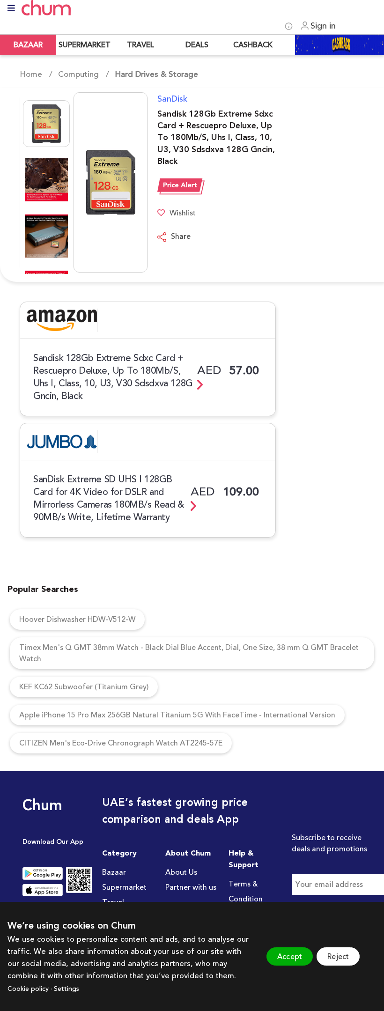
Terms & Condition (246, 891)
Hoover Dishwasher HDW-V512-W (77, 619)
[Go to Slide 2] (46, 179)
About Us (181, 872)
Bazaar (114, 872)
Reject (338, 956)
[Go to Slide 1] (46, 123)
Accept (289, 956)
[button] (84, 182)
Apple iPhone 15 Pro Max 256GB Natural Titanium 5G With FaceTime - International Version (177, 715)
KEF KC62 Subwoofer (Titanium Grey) (83, 687)
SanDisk (172, 98)
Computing (78, 74)
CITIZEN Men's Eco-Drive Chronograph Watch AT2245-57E (120, 743)
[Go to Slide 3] (46, 236)
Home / (36, 74)
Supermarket (124, 887)
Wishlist (183, 213)
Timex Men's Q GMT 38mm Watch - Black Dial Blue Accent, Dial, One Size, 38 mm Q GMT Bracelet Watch (189, 653)
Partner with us (190, 887)
